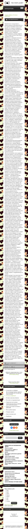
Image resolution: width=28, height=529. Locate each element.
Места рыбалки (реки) (11, 409)
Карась (8, 496)
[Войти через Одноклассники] (16, 428)
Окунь (7, 493)
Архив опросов (13, 504)
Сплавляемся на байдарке (12, 390)
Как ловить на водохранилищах (13, 400)
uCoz (22, 527)
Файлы (10, 15)
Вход (17, 374)
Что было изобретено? (11, 363)
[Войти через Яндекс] (14, 428)
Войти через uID (14, 424)
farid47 (7, 364)
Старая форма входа (14, 430)
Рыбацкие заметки (10, 411)
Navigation (9, 8)
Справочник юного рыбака (11, 402)
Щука (7, 491)
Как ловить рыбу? (17, 3)
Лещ (7, 499)
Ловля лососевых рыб (11, 414)
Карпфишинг (9, 416)
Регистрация (12, 374)
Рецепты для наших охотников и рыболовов (13, 407)
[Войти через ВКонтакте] (11, 428)
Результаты (7, 504)
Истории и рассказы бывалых (12, 397)
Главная (6, 15)
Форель (8, 495)
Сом (7, 498)
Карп (7, 490)
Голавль (8, 501)
